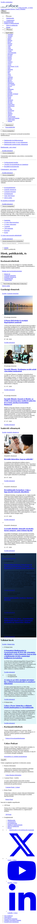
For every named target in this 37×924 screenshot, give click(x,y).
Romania (10, 95)
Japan (9, 74)
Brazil (9, 42)
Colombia (10, 49)
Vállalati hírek (8, 280)
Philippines (11, 89)
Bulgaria (10, 43)
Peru (9, 87)
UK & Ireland (11, 116)
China (9, 48)
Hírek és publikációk (13, 826)
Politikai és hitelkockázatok (15, 825)
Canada (10, 45)
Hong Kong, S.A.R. (13, 66)
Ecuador (10, 55)
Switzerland (11, 110)
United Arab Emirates (13, 118)
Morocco (10, 81)
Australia (10, 36)
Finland (10, 59)
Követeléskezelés (12, 823)
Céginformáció (12, 822)
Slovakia (10, 101)
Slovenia (10, 103)
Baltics (9, 39)
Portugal (10, 92)
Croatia (10, 51)
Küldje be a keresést (24, 243)
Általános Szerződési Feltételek (12, 920)
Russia (9, 97)
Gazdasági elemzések (10, 275)
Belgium (10, 40)
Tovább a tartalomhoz (6, 2)
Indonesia (10, 69)
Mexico (10, 80)
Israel (9, 71)
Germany (10, 62)
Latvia (9, 75)
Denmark (10, 54)
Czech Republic (12, 52)
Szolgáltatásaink (8, 278)
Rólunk (10, 828)
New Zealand (11, 84)
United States (11, 119)
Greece (9, 63)
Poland (9, 90)
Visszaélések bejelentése (10, 919)
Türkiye (10, 115)
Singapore (10, 100)
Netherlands (11, 83)
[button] (8, 16)
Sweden (10, 109)
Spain (9, 107)
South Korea (11, 106)
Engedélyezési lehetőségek (11, 922)
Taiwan (10, 112)
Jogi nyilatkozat (8, 915)
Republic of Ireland (13, 94)
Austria (10, 37)
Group (9, 65)
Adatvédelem (7, 917)
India (9, 68)
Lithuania (10, 77)
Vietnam (10, 121)
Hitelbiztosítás (11, 820)
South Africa (11, 104)
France (9, 60)
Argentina (10, 34)
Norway (10, 86)
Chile (9, 46)
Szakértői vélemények (10, 277)
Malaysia (10, 78)
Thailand (10, 113)
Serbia (9, 98)
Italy (9, 72)
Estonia (10, 57)
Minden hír (7, 274)
